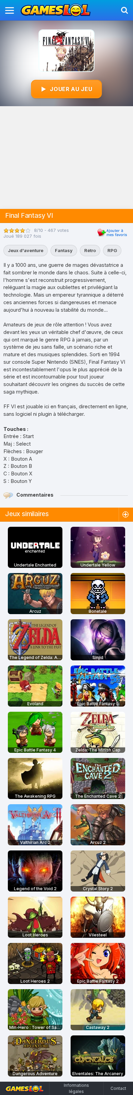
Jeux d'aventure (25, 250)
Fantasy (64, 250)
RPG (112, 250)
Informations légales (76, 1088)
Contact (118, 1088)
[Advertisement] (66, 157)
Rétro (90, 250)
